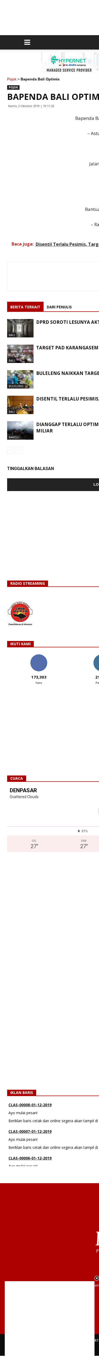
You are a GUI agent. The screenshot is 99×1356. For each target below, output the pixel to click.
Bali (12, 335)
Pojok (11, 79)
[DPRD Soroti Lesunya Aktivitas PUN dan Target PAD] (20, 328)
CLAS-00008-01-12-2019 (29, 1104)
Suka (39, 656)
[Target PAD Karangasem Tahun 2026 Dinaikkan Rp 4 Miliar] (20, 354)
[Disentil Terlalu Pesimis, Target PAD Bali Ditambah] (20, 405)
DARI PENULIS (59, 306)
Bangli (14, 437)
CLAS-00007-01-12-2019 (29, 1131)
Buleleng (16, 386)
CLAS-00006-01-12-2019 (29, 1158)
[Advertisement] (50, 1318)
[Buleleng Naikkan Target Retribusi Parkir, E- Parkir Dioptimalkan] (20, 379)
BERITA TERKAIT (25, 306)
